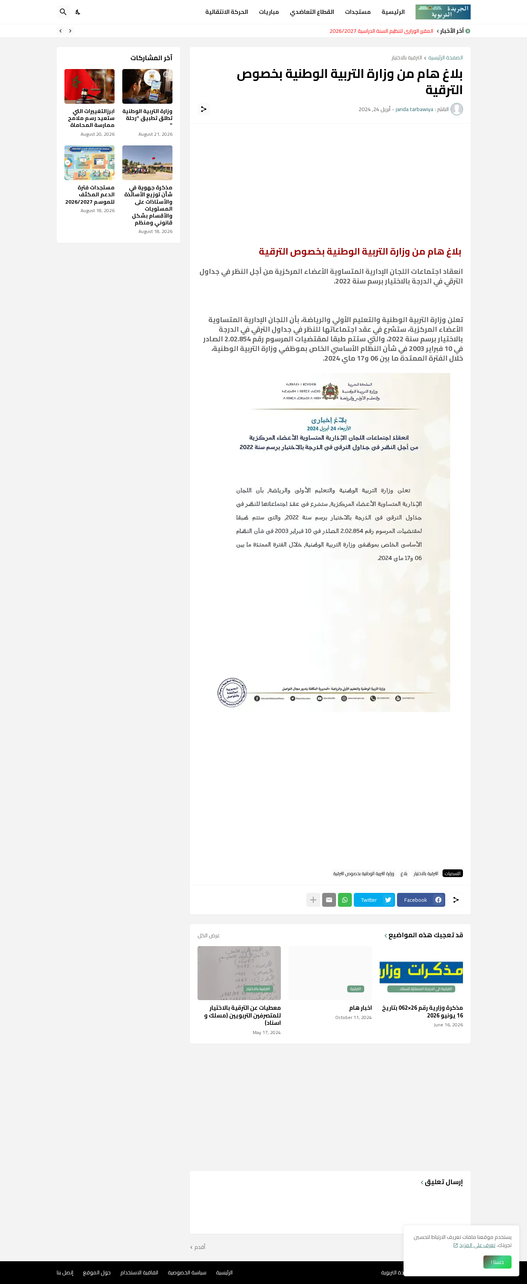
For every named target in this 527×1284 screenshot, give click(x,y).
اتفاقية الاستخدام (139, 1272)
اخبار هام (360, 1008)
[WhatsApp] (345, 900)
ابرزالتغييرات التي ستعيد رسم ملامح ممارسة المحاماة (91, 118)
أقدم (199, 1247)
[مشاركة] (204, 109)
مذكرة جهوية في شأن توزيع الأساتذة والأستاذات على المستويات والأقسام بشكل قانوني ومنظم (148, 205)
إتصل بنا (65, 1272)
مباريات (269, 11)
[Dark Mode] (78, 12)
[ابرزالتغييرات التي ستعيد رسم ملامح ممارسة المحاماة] (89, 86)
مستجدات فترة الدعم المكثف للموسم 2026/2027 (377, 30)
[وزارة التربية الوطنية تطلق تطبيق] (147, 86)
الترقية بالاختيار (407, 58)
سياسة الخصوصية (187, 1272)
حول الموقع (97, 1272)
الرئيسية (393, 11)
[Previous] (70, 31)
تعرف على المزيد (477, 1245)
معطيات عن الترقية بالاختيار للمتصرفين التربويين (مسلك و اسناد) (242, 1015)
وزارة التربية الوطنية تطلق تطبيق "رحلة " (147, 118)
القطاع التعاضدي (312, 11)
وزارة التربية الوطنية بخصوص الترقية (363, 873)
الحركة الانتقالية (226, 11)
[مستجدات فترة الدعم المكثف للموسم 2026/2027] (89, 162)
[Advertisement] (330, 185)
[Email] (329, 900)
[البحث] (63, 12)
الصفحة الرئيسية (445, 58)
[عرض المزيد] (313, 900)
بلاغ (404, 873)
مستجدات (358, 11)
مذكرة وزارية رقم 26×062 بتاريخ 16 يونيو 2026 (422, 1011)
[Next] (60, 31)
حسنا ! (497, 1262)
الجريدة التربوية (397, 1272)
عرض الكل (209, 935)
